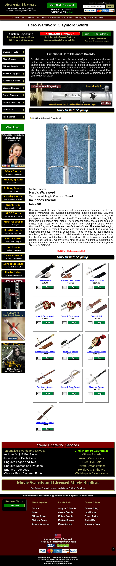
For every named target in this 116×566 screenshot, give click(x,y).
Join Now (14, 506)
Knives (35, 512)
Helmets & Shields (11, 81)
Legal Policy (90, 512)
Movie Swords (9, 59)
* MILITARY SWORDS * (60, 33)
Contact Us (8, 109)
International (9, 117)
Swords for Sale (10, 52)
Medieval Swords (13, 221)
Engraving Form (92, 524)
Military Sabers (39, 516)
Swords (35, 508)
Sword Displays (10, 95)
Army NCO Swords (67, 508)
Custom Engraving (21, 33)
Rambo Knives (13, 272)
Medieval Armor (39, 520)
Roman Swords (13, 238)
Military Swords (10, 66)
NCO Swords (13, 204)
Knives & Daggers (11, 73)
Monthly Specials (13, 179)
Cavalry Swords (13, 196)
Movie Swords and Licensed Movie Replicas (58, 482)
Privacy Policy (91, 516)
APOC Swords (13, 213)
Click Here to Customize (97, 34)
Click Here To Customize (92, 450)
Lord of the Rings (13, 263)
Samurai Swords (13, 255)
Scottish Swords (13, 230)
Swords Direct (19, 4)
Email (69, 12)
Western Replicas (11, 88)
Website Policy (91, 508)
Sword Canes (13, 247)
